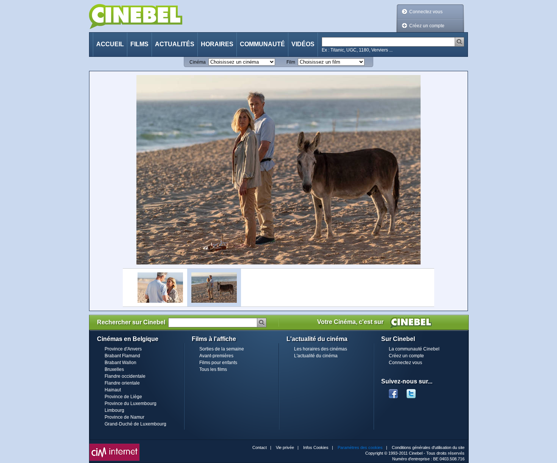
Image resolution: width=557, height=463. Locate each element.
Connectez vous (426, 11)
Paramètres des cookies (360, 447)
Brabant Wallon (120, 362)
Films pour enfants (218, 362)
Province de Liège (123, 396)
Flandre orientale (122, 383)
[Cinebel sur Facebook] (393, 391)
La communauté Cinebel (414, 349)
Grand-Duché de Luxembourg (135, 424)
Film (290, 62)
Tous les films (213, 369)
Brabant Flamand (122, 355)
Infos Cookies (316, 447)
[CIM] (114, 445)
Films (139, 44)
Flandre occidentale (125, 376)
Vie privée (285, 447)
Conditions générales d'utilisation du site (428, 447)
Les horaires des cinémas (320, 349)
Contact (259, 447)
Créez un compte (426, 25)
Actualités (174, 44)
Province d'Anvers (123, 349)
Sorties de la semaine (221, 349)
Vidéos (302, 44)
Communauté (262, 44)
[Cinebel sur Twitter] (415, 391)
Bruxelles (114, 369)
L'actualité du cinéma (316, 355)
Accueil (110, 44)
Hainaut (113, 390)
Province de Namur (124, 417)
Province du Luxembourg (130, 403)
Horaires (217, 44)
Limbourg (114, 410)
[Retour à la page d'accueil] (135, 16)
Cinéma (197, 62)
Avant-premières (216, 355)
